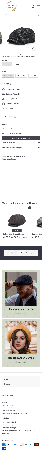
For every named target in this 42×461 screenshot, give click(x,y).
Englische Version (8, 405)
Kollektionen (15, 56)
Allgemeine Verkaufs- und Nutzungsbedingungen (18, 430)
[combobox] (21, 15)
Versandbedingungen (9, 428)
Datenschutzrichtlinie (9, 422)
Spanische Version (8, 411)
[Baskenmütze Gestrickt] (16, 180)
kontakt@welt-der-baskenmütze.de (14, 413)
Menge (4, 124)
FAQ (3, 400)
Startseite (5, 56)
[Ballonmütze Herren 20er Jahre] (16, 223)
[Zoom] (33, 48)
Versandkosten (17, 133)
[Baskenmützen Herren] (21, 289)
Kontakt (4, 402)
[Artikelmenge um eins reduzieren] (4, 128)
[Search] (37, 15)
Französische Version (9, 408)
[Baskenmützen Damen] (21, 337)
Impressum (6, 433)
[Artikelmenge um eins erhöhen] (11, 128)
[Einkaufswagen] (33, 6)
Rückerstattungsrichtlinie (10, 425)
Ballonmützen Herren (28, 56)
